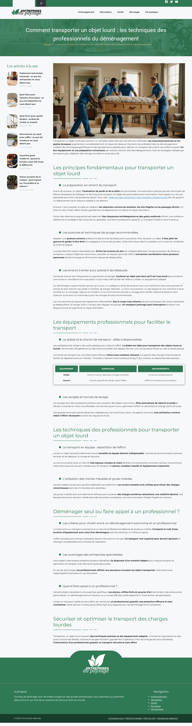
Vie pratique (151, 12)
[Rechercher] (41, 3)
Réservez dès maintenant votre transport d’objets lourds (138, 197)
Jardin (120, 12)
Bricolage (134, 12)
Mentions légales (133, 718)
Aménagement (86, 12)
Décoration (106, 12)
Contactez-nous (116, 718)
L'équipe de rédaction (167, 718)
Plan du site (149, 718)
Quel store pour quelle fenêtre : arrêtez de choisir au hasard (31, 119)
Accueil (48, 44)
